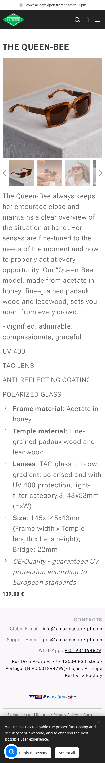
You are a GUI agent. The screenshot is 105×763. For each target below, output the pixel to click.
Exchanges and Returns (28, 715)
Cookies (90, 715)
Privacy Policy (66, 715)
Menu (97, 20)
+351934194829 (83, 650)
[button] (77, 19)
